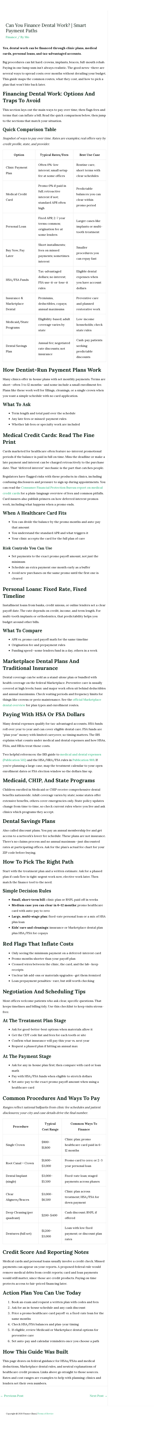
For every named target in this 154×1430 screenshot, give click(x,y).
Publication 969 (83, 760)
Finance (11, 37)
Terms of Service (45, 1413)
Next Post (98, 1396)
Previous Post (11, 1396)
